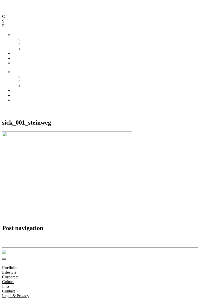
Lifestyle (30, 39)
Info (15, 53)
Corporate (31, 44)
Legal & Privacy (58, 109)
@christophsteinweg (19, 109)
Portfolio (19, 34)
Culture (29, 48)
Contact (18, 58)
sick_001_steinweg (15, 239)
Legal (17, 63)
